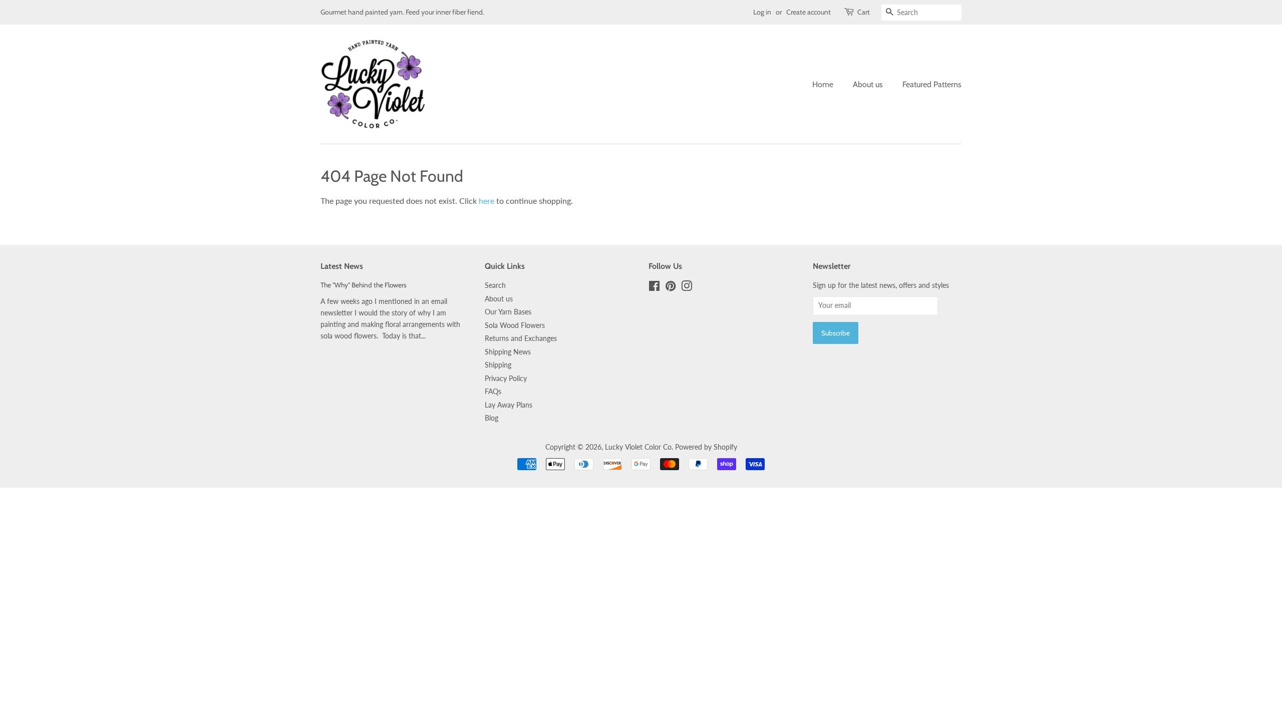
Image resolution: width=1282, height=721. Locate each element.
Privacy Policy (506, 379)
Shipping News (508, 352)
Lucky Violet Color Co (638, 447)
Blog (491, 418)
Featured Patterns (931, 84)
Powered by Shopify (706, 447)
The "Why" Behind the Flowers (363, 285)
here (486, 200)
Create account (808, 12)
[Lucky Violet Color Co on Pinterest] (670, 288)
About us (868, 84)
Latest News (341, 266)
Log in (762, 12)
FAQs (493, 392)
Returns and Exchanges (521, 338)
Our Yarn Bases (508, 312)
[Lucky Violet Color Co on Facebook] (654, 288)
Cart (863, 12)
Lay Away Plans (508, 405)
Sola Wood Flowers (515, 325)
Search (495, 285)
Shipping (498, 365)
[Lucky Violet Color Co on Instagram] (686, 288)
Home (822, 84)
